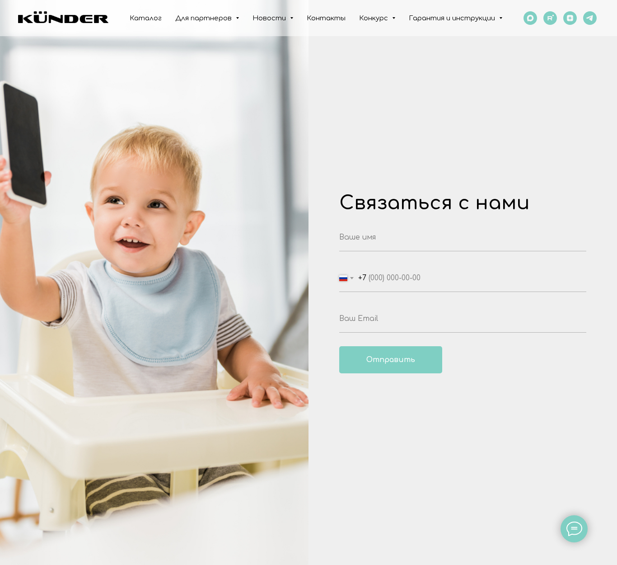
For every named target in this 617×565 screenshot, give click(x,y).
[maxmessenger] (530, 18)
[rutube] (550, 18)
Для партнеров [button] (204, 18)
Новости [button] (270, 18)
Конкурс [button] (374, 18)
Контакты (326, 18)
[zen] (570, 18)
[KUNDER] (590, 18)
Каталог (146, 18)
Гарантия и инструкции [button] (453, 18)
